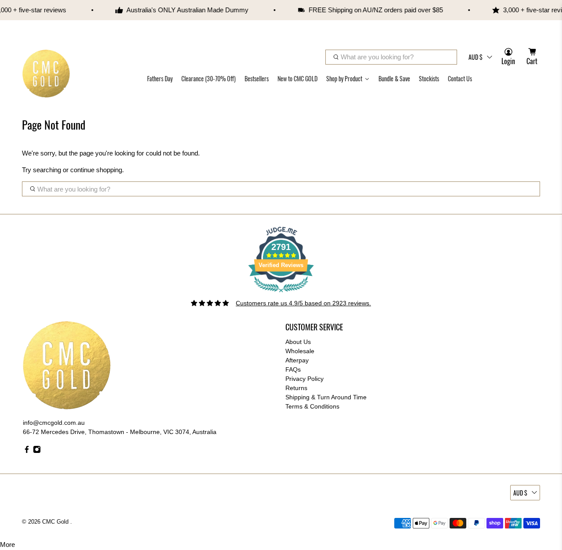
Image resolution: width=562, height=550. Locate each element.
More (7, 544)
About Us (298, 341)
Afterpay (297, 360)
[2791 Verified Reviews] (281, 293)
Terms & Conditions (312, 406)
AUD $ (475, 57)
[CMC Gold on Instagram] (37, 451)
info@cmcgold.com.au (54, 422)
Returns (296, 387)
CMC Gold (56, 522)
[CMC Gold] (46, 73)
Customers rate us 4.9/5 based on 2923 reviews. (303, 303)
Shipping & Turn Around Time (326, 397)
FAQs (293, 369)
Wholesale (299, 351)
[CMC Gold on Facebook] (27, 451)
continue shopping (96, 170)
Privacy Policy (304, 378)
